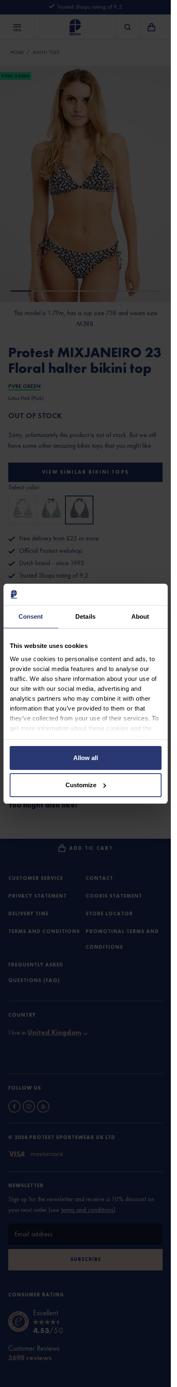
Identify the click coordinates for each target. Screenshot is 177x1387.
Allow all (85, 757)
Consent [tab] (31, 616)
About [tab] (140, 616)
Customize (80, 784)
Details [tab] (85, 616)
